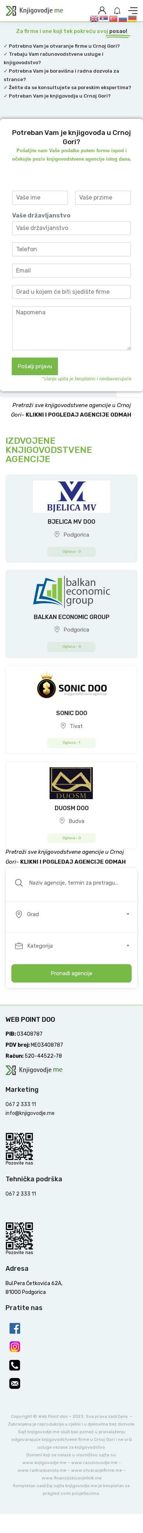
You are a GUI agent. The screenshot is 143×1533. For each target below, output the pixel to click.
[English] (94, 18)
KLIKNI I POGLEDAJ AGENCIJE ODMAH (79, 414)
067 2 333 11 (21, 1104)
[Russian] (123, 18)
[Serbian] (104, 18)
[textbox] (71, 914)
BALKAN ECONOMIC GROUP (72, 617)
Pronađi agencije (71, 973)
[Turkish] (113, 18)
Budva (76, 821)
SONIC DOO (71, 713)
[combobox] (75, 914)
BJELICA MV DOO (71, 521)
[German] (133, 18)
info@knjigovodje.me (30, 1113)
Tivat (76, 726)
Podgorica (76, 534)
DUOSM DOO (72, 808)
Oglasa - (71, 551)
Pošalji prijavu (35, 366)
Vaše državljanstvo (41, 215)
